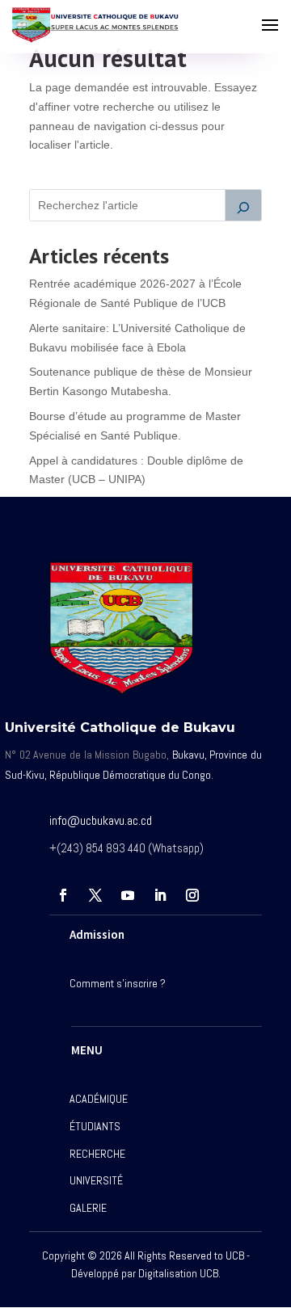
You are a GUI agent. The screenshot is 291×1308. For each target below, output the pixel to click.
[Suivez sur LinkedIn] (160, 895)
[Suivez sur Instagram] (192, 895)
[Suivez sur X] (95, 895)
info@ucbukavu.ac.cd (100, 820)
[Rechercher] (243, 205)
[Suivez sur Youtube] (128, 895)
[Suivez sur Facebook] (63, 895)
